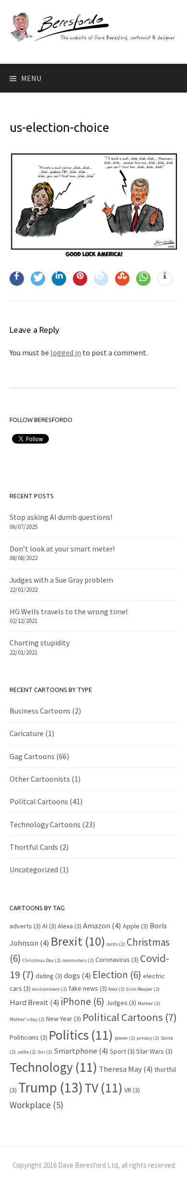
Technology (53, 1067)
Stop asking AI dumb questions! (61, 517)
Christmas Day (42, 960)
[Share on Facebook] (17, 278)
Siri (44, 1052)
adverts (25, 926)
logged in (65, 352)
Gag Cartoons (32, 756)
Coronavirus (117, 959)
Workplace (36, 1105)
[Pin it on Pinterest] (80, 278)
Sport (122, 1051)
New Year (63, 1018)
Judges (121, 1002)
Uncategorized (34, 869)
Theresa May (126, 1069)
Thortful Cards (34, 847)
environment (49, 989)
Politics (81, 1035)
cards (115, 944)
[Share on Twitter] (38, 278)
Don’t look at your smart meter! (62, 548)
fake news (88, 988)
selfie (26, 1052)
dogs (77, 975)
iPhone (83, 1001)
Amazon (102, 925)
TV (103, 1087)
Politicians (28, 1037)
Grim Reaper (143, 989)
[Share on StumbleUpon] (122, 278)
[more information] (165, 279)
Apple (135, 926)
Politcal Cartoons (39, 801)
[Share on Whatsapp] (143, 278)
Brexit (78, 941)
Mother (149, 1003)
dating (48, 976)
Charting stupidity (40, 642)
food (116, 989)
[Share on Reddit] (101, 278)
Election (117, 974)
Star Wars (154, 1051)
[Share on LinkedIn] (59, 278)
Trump (50, 1087)
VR (132, 1090)
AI (49, 926)
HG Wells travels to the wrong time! (69, 611)
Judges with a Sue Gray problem (61, 580)
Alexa (70, 926)
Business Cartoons (40, 710)
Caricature (27, 733)
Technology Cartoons (45, 824)
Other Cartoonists (40, 779)
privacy (148, 1038)
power (125, 1038)
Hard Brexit (34, 1002)
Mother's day (27, 1019)
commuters (78, 960)
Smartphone (81, 1050)
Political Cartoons (129, 1017)
